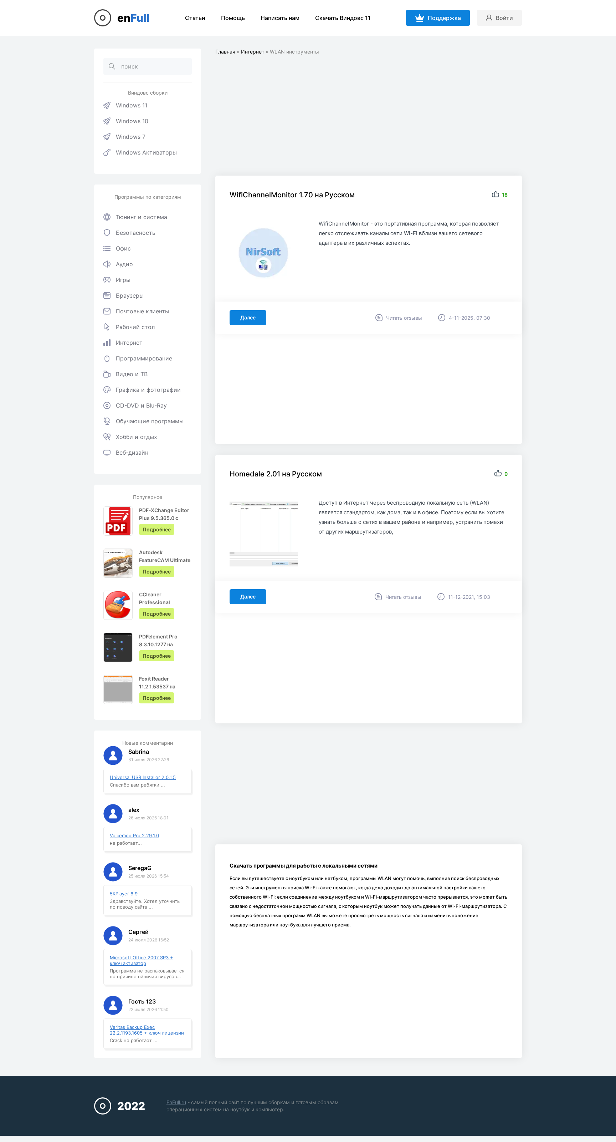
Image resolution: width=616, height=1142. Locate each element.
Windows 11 (131, 105)
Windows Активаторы (146, 152)
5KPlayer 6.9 (124, 893)
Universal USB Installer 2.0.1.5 (143, 777)
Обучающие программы (150, 421)
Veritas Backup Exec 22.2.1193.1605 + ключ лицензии (147, 1030)
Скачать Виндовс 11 (343, 17)
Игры (123, 279)
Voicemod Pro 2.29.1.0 (134, 835)
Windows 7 (130, 136)
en (133, 17)
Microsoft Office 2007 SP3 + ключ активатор (141, 960)
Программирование (144, 358)
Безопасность (135, 232)
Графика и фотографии (148, 389)
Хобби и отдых (136, 436)
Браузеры (130, 295)
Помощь (233, 17)
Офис (123, 248)
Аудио (124, 264)
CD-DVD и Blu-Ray (141, 405)
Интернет (129, 342)
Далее (248, 317)
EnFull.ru (176, 1102)
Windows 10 (132, 121)
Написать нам (280, 17)
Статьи (195, 17)
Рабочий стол (135, 326)
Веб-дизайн (132, 452)
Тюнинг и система (141, 217)
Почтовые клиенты (142, 311)
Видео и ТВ (132, 374)
